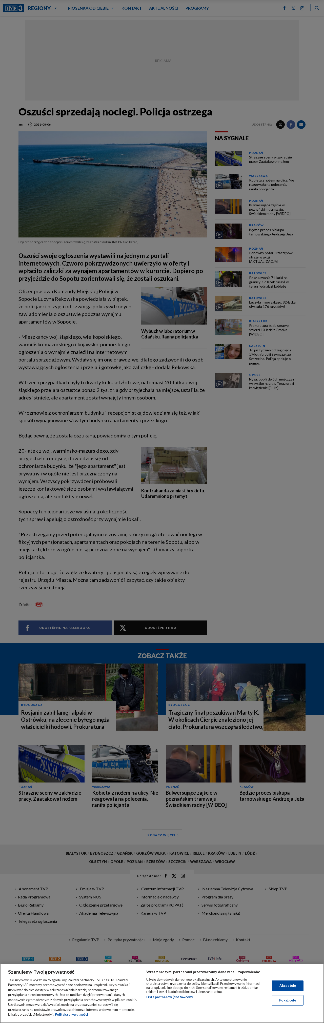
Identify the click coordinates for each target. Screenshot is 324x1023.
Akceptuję (287, 986)
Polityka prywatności (71, 1014)
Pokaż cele (287, 1000)
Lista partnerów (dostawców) (169, 997)
